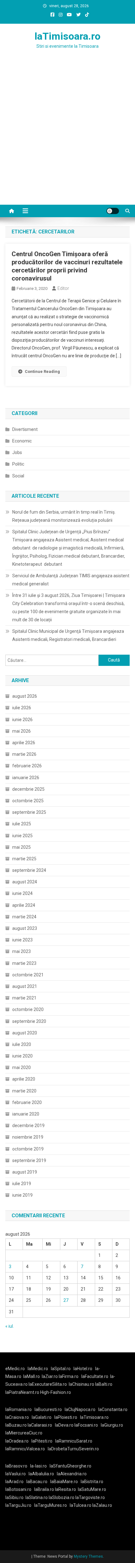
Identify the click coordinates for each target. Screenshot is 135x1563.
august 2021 (24, 986)
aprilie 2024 (23, 905)
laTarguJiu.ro (19, 1505)
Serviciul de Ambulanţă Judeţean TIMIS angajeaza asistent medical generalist (70, 579)
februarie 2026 (27, 765)
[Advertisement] (67, 134)
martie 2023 (24, 963)
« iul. (9, 1326)
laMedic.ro (38, 1368)
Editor (63, 288)
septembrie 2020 (29, 1021)
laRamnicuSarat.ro (73, 1440)
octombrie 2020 (28, 1009)
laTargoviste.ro (90, 1497)
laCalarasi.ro (40, 1425)
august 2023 (24, 928)
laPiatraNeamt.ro (22, 1392)
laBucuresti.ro (48, 1409)
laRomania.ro (18, 1409)
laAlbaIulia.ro (41, 1473)
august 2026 (24, 696)
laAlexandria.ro (72, 1473)
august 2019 (24, 1172)
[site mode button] (112, 211)
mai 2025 (21, 847)
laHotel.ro (82, 1368)
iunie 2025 (22, 835)
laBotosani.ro (18, 1489)
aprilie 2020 (23, 1079)
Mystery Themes (88, 1556)
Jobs (17, 452)
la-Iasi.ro (38, 1465)
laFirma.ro (68, 1376)
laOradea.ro (17, 1440)
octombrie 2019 (28, 1148)
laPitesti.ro (41, 1440)
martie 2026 (24, 754)
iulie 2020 (21, 1044)
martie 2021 (24, 997)
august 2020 (24, 1032)
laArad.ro (14, 1481)
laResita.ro (65, 1489)
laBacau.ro (36, 1481)
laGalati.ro (41, 1417)
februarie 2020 (27, 1102)
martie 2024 (24, 916)
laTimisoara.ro (67, 36)
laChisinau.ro (81, 1384)
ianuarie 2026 (25, 777)
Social (18, 475)
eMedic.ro (15, 1368)
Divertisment (25, 429)
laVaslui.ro (17, 1473)
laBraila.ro (44, 1489)
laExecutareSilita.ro (48, 1384)
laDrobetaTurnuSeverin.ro (73, 1448)
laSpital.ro (61, 1368)
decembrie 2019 (28, 1125)
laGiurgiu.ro (113, 1425)
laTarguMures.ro (50, 1505)
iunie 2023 (22, 939)
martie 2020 (24, 1090)
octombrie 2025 (28, 800)
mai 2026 (21, 731)
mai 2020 (21, 1067)
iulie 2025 (21, 823)
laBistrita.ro (92, 1481)
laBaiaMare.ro (64, 1481)
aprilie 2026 (23, 742)
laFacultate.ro (94, 1376)
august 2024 (24, 881)
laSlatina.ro (36, 1497)
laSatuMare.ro (92, 1489)
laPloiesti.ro (65, 1417)
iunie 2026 (22, 719)
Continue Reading (42, 371)
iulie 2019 (21, 1183)
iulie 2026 (21, 707)
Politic (18, 464)
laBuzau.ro (16, 1425)
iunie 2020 (22, 1055)
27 (65, 1300)
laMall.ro (31, 1376)
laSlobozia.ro (61, 1497)
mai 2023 (21, 951)
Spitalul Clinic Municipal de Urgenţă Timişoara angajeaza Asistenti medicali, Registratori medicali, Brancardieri (68, 635)
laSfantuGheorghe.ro (70, 1465)
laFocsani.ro (86, 1425)
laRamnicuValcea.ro (25, 1448)
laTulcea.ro (81, 1505)
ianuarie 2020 (25, 1113)
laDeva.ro (64, 1425)
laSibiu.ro (14, 1497)
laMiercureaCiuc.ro (23, 1432)
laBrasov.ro (16, 1465)
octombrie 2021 (28, 974)
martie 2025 (24, 858)
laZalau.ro (102, 1505)
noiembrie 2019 (27, 1137)
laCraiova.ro (17, 1417)
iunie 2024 (22, 893)
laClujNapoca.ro (80, 1409)
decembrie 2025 (28, 789)
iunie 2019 (22, 1195)
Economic (22, 440)
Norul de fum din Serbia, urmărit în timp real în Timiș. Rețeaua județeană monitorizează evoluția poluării (64, 516)
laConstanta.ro (112, 1409)
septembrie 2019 (29, 1160)
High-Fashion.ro (55, 1392)
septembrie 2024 (29, 870)
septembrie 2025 (29, 812)
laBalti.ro (103, 1384)
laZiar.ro (50, 1376)
